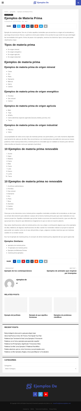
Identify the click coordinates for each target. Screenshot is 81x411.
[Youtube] (46, 394)
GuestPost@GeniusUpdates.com (62, 403)
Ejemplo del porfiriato (12, 315)
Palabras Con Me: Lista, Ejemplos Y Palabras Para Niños (22, 346)
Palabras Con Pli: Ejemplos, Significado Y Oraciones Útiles (22, 344)
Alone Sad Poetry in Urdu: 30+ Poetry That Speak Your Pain (23, 336)
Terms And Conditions (41, 409)
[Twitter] (40, 394)
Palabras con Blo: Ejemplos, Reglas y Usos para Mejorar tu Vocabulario (26, 352)
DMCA (32, 409)
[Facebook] (35, 394)
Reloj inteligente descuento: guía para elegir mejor (20, 333)
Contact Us (26, 409)
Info (12, 14)
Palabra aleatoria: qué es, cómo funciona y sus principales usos (24, 349)
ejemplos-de (9, 21)
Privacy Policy (53, 409)
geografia (7, 14)
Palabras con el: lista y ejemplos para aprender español (21, 341)
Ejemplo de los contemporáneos (18, 271)
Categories (7, 365)
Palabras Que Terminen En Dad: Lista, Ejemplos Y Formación (23, 338)
